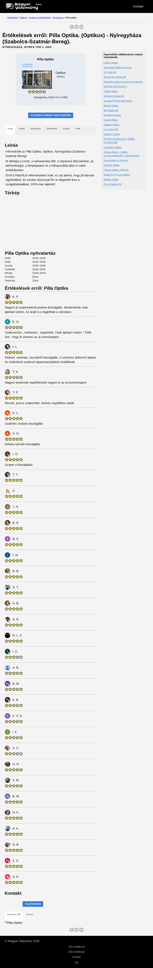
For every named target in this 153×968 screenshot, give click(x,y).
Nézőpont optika (112, 115)
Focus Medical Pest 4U (116, 160)
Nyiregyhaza (58, 18)
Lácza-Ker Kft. (111, 129)
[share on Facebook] (71, 28)
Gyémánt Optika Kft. (114, 96)
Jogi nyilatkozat (76, 946)
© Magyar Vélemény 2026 (22, 941)
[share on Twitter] (76, 28)
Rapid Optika (110, 120)
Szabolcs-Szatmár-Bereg (40, 18)
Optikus (23, 18)
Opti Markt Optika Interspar (118, 67)
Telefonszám (33, 904)
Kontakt (138, 6)
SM (76, 962)
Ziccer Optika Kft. (113, 184)
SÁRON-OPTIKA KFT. (115, 86)
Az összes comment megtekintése (50, 115)
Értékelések (12, 18)
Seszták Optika (112, 165)
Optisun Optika (111, 124)
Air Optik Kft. (110, 72)
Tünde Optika (111, 91)
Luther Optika (111, 63)
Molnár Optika (111, 105)
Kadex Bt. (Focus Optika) (117, 175)
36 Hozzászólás (27, 66)
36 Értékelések (27, 64)
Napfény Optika (112, 134)
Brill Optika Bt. (111, 110)
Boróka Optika (111, 179)
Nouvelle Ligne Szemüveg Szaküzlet (123, 82)
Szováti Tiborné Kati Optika (118, 101)
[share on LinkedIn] (81, 28)
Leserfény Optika (112, 147)
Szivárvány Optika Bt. (115, 77)
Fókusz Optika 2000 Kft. (116, 170)
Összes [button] (29, 914)
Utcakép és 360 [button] (14, 914)
